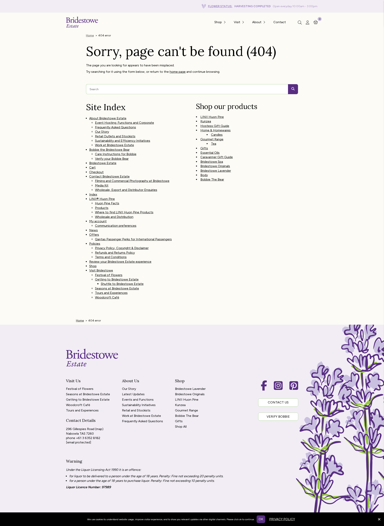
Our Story (102, 132)
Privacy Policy (282, 519)
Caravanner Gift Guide (216, 157)
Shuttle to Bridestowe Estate (122, 284)
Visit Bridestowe (101, 270)
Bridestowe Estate (102, 163)
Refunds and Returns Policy (115, 253)
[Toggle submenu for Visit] (242, 22)
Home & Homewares (215, 130)
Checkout (96, 172)
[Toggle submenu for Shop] (224, 22)
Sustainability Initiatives (139, 405)
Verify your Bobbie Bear (112, 159)
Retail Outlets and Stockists (115, 136)
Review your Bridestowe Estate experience (120, 261)
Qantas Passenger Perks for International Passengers (133, 239)
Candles (217, 135)
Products (101, 208)
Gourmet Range (211, 139)
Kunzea (205, 121)
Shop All (181, 426)
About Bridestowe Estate (107, 118)
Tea (213, 144)
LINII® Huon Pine (102, 199)
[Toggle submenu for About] (264, 22)
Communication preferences (115, 226)
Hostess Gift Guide (214, 126)
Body (204, 175)
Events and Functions (138, 399)
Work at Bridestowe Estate (114, 145)
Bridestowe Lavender (215, 171)
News (93, 230)
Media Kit (101, 185)
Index (93, 194)
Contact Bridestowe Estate (109, 176)
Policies (94, 244)
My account (98, 221)
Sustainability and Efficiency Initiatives (122, 141)
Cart (92, 167)
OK (261, 519)
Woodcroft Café (107, 297)
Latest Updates (133, 394)
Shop (93, 266)
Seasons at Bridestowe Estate (117, 288)
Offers (94, 235)
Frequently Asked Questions (115, 127)
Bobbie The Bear (212, 179)
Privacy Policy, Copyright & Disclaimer (122, 248)
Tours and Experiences (111, 293)
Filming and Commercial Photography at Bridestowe (132, 181)
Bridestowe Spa (211, 162)
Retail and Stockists (136, 410)
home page (178, 72)
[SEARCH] (293, 89)
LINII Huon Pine (212, 117)
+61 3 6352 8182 (88, 438)
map (99, 429)
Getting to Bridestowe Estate (117, 279)
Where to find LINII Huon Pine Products (124, 212)
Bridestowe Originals (215, 166)
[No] (379, 518)
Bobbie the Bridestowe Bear (109, 150)
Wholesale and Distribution (114, 217)
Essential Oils (210, 153)
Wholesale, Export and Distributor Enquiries (126, 190)
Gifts (204, 148)
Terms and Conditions (111, 257)
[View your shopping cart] (315, 22)
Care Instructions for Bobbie (115, 154)
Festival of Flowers (108, 275)
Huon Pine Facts (107, 203)
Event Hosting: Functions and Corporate (124, 123)
